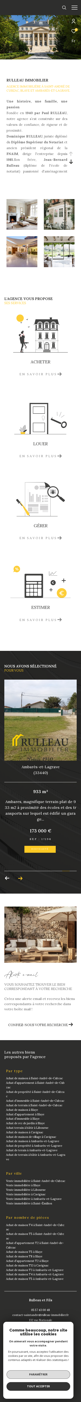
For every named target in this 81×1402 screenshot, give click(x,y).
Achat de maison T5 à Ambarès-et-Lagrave (35, 1279)
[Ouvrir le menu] (74, 7)
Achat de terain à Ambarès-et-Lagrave (31, 1150)
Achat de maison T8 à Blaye (24, 1256)
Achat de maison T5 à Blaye (24, 1252)
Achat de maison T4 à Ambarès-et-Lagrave (35, 1274)
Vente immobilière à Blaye (23, 1185)
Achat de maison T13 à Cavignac (27, 1265)
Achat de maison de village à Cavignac (31, 1137)
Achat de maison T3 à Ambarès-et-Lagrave (35, 1270)
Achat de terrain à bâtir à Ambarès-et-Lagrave (35, 1157)
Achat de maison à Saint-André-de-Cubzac (34, 1078)
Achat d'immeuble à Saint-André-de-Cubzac (35, 1101)
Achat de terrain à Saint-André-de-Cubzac (34, 1105)
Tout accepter (38, 1386)
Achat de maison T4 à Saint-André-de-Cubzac (35, 1227)
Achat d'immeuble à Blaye (23, 1119)
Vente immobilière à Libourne (26, 1190)
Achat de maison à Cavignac (24, 1132)
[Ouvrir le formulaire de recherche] (64, 7)
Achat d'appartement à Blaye (25, 1114)
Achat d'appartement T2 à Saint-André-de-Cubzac (35, 1245)
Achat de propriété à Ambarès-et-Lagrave (34, 1146)
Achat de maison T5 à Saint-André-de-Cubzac (35, 1236)
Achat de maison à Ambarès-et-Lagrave (32, 1141)
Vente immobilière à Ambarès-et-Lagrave (34, 1199)
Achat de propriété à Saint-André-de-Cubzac (35, 1094)
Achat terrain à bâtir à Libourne (27, 1128)
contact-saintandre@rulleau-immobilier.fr (40, 1315)
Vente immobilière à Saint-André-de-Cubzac (35, 1181)
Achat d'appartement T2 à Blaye (27, 1261)
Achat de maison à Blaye (22, 1110)
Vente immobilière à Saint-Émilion (29, 1203)
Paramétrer (38, 1374)
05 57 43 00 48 (40, 1310)
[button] (7, 878)
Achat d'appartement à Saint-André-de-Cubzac (35, 1085)
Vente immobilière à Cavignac (26, 1194)
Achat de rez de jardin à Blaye (25, 1123)
